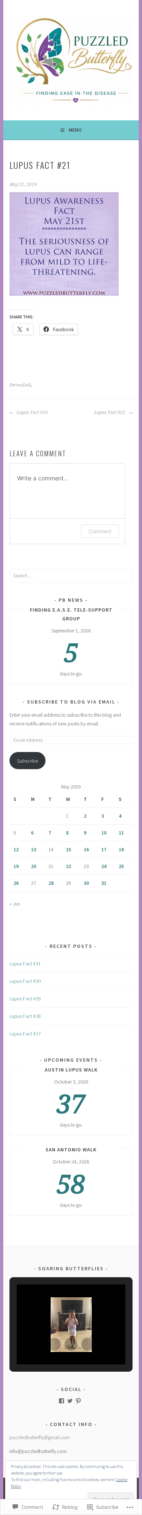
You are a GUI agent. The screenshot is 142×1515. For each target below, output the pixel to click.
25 (121, 866)
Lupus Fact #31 (25, 963)
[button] (54, 1344)
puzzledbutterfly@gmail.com (39, 1437)
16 (86, 849)
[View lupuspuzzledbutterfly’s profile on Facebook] (61, 1401)
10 (103, 832)
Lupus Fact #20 (32, 412)
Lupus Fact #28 (25, 1016)
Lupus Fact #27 (25, 1033)
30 (86, 883)
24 (103, 866)
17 (103, 849)
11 (121, 832)
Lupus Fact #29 (25, 998)
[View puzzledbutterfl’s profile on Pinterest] (78, 1401)
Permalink (20, 385)
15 (68, 849)
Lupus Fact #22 (110, 412)
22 (68, 866)
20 (33, 866)
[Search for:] (70, 575)
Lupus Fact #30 (25, 981)
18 (121, 849)
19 (16, 866)
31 (103, 883)
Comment (99, 531)
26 (16, 883)
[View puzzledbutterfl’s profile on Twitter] (70, 1401)
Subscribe (27, 761)
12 (16, 849)
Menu (75, 130)
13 (33, 849)
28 (51, 883)
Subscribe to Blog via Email (71, 701)
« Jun (14, 903)
